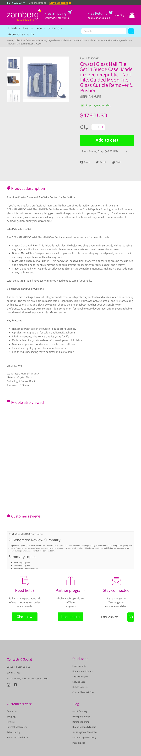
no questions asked (99, 18)
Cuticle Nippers (80, 686)
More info (63, 18)
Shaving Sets (78, 681)
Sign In (124, 15)
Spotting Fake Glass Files (84, 732)
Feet (26, 28)
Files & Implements (36, 40)
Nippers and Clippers (82, 671)
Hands (13, 28)
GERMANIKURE (90, 97)
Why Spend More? (81, 716)
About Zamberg (79, 711)
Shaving (54, 28)
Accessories (16, 34)
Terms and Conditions (17, 737)
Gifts (30, 34)
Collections (20, 40)
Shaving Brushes (80, 676)
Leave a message (58, 2)
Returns (11, 721)
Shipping (11, 716)
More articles (78, 742)
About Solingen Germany (84, 737)
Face (39, 28)
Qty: (85, 127)
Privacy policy (13, 732)
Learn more (70, 617)
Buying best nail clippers (84, 726)
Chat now (24, 617)
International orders (17, 726)
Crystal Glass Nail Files (83, 692)
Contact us (12, 711)
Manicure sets (79, 666)
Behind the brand (80, 721)
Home (10, 40)
